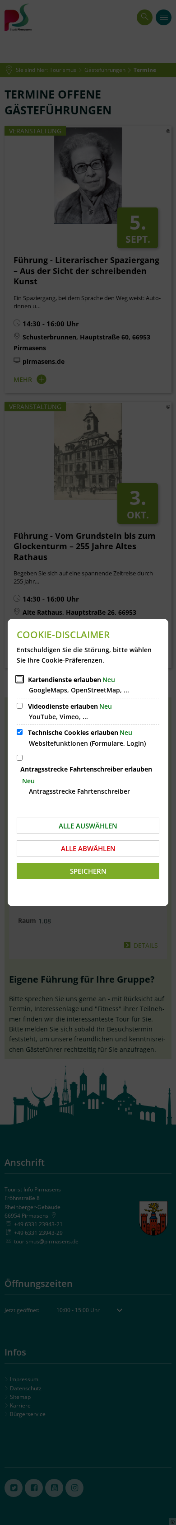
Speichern (88, 870)
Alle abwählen (88, 848)
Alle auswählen (88, 825)
